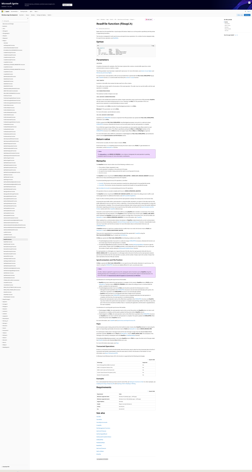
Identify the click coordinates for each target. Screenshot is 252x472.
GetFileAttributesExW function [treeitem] (10, 167)
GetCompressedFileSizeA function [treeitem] (11, 138)
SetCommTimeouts (122, 222)
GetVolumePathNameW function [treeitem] (11, 229)
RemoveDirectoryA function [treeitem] (10, 251)
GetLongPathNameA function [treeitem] (10, 196)
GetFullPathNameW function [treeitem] (10, 189)
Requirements (228, 28)
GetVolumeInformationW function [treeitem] (11, 222)
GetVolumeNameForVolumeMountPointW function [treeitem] (15, 225)
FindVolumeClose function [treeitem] (9, 136)
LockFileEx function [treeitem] (8, 234)
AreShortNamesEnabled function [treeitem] (11, 47)
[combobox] (15, 21)
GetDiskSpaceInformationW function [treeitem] (12, 155)
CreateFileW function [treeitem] (8, 74)
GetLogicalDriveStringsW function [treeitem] (11, 194)
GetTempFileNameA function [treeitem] (10, 203)
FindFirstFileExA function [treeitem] (9, 107)
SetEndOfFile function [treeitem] (8, 256)
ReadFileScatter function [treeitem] (9, 244)
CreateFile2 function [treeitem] (8, 62)
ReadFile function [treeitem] (8, 239)
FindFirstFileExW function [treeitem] (9, 110)
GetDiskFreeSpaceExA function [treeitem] (10, 146)
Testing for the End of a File (136, 382)
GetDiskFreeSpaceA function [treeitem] (10, 143)
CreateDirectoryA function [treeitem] (9, 57)
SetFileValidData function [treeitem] (9, 277)
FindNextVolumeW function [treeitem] (10, 134)
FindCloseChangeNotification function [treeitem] (12, 98)
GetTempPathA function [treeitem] (9, 213)
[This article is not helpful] (237, 35)
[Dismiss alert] (249, 3)
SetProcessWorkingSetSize (129, 195)
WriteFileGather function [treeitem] (9, 297)
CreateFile (100, 77)
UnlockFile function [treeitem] (8, 282)
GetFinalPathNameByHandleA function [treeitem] (12, 182)
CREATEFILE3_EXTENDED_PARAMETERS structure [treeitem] (14, 69)
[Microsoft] (2, 11)
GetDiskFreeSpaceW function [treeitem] (10, 150)
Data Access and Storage (123, 19)
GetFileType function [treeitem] (8, 179)
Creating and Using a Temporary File (105, 383)
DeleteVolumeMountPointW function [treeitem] (12, 88)
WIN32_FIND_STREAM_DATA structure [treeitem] (12, 289)
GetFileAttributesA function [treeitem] (10, 162)
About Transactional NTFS (111, 353)
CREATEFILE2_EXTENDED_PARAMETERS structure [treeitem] (14, 64)
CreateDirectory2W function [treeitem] (10, 55)
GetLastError (110, 147)
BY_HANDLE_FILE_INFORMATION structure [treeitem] (13, 50)
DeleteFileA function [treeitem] (8, 83)
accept (132, 77)
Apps (107, 19)
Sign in (248, 11)
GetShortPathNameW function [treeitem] (10, 201)
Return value (227, 25)
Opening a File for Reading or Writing (126, 383)
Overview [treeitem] (6, 43)
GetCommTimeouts (134, 222)
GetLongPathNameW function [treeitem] (10, 198)
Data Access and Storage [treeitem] (8, 23)
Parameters (227, 23)
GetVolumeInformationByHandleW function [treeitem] (13, 220)
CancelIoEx (101, 185)
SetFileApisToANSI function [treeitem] (10, 258)
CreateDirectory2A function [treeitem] (10, 52)
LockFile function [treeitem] (7, 232)
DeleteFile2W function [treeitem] (8, 81)
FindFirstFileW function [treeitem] (9, 114)
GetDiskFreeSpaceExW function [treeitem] (10, 148)
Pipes (117, 343)
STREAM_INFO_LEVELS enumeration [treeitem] (11, 280)
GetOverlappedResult (138, 244)
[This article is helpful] (235, 35)
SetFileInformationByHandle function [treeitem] (12, 268)
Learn (98, 19)
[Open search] (245, 11)
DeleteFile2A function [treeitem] (8, 79)
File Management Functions (103, 428)
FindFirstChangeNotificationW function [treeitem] (12, 103)
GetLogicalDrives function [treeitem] (9, 191)
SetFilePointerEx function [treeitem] (9, 275)
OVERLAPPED (107, 117)
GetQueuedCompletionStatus (126, 248)
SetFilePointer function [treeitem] (9, 273)
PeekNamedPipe (131, 335)
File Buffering (124, 235)
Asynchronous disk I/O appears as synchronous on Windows (124, 275)
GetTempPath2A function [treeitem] (9, 208)
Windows (103, 19)
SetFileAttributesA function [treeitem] (9, 263)
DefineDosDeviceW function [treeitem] (10, 76)
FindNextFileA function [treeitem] (9, 124)
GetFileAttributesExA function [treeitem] (10, 165)
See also (226, 30)
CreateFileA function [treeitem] (8, 71)
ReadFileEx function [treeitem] (8, 241)
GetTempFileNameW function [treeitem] (10, 205)
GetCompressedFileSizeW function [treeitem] (11, 141)
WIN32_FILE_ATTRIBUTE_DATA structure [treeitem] (12, 287)
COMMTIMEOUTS (100, 225)
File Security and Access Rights (104, 73)
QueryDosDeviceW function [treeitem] (10, 237)
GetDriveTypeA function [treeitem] (9, 158)
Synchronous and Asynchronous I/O (126, 320)
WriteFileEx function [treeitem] (8, 294)
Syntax (226, 22)
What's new (240, 15)
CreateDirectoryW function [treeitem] (9, 59)
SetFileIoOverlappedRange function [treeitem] (11, 270)
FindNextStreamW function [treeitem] (10, 131)
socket (127, 77)
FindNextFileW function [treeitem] (9, 129)
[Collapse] (28, 18)
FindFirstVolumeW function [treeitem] (10, 119)
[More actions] (154, 20)
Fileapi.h (132, 19)
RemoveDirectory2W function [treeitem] (10, 249)
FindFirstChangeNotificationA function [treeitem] (12, 100)
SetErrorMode (100, 451)
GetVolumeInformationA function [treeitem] (11, 218)
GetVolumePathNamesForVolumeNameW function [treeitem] (15, 227)
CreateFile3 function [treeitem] (8, 67)
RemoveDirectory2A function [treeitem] (10, 246)
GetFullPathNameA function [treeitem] (10, 186)
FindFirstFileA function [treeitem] (9, 105)
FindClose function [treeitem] (8, 95)
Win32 (111, 19)
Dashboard (247, 15)
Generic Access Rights (146, 71)
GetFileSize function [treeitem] (8, 174)
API (115, 19)
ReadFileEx (115, 38)
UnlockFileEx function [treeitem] (8, 285)
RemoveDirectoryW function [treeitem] (10, 253)
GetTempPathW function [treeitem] (9, 215)
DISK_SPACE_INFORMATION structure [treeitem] (12, 93)
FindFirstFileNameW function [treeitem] (10, 112)
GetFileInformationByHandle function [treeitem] (12, 172)
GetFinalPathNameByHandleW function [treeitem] (12, 184)
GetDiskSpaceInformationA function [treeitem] (11, 153)
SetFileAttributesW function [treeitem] (10, 265)
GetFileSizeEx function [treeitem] (8, 177)
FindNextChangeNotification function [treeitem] (12, 122)
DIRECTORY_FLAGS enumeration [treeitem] (11, 90)
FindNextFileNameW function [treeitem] (10, 126)
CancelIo (101, 183)
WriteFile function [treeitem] (7, 292)
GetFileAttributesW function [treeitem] (10, 170)
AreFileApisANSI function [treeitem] (9, 45)
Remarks (227, 27)
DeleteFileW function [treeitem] (8, 86)
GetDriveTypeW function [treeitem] (9, 160)
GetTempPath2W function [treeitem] (9, 210)
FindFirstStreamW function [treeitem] (9, 117)
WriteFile (100, 340)
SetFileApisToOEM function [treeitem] (9, 261)
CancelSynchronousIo (104, 188)
